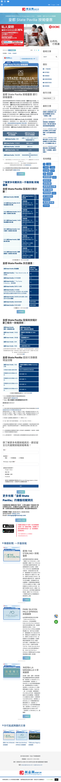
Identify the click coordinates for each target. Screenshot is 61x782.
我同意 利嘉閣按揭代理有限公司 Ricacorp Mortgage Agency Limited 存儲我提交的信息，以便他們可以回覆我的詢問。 (21, 481)
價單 (28, 259)
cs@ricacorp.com (38, 765)
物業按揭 (46, 193)
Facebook (7, 476)
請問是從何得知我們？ (8, 468)
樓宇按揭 (47, 189)
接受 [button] (56, 779)
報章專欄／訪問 (8, 474)
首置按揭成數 (46, 199)
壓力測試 (52, 170)
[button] (30, 35)
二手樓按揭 (21, 458)
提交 (21, 486)
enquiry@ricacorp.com (27, 765)
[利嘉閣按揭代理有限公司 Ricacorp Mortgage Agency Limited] (30, 9)
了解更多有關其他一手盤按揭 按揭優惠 (21, 183)
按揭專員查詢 (28, 165)
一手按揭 (9, 53)
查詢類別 (5, 456)
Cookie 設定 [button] (50, 779)
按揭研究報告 (48, 82)
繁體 (49, 4)
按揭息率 (47, 180)
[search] (49, 56)
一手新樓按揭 (13, 458)
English (53, 4)
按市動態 (47, 72)
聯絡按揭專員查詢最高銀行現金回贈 (17, 123)
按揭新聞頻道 (48, 79)
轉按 (6, 458)
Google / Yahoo (8, 469)
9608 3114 (16, 170)
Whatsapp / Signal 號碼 (9, 461)
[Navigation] (2, 4)
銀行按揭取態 (47, 196)
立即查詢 (21, 174)
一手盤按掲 (14, 53)
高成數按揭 (48, 202)
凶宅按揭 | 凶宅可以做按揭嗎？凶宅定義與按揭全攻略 (49, 132)
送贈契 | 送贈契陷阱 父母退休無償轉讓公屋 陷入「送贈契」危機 (49, 114)
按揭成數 (47, 183)
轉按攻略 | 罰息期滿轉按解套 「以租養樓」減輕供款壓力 (49, 150)
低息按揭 (46, 170)
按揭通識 (47, 86)
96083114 (14, 398)
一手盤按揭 (12, 50)
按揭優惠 (47, 177)
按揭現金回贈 (49, 186)
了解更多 (26, 599)
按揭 (44, 173)
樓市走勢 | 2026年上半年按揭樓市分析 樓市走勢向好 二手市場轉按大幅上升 (50, 141)
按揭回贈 (54, 177)
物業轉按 (54, 193)
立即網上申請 (21, 520)
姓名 (4, 449)
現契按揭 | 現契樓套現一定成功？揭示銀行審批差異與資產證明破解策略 (49, 124)
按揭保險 (49, 173)
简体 (58, 4)
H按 (44, 164)
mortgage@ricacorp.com (16, 515)
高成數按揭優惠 (46, 205)
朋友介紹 (7, 472)
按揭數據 (47, 75)
